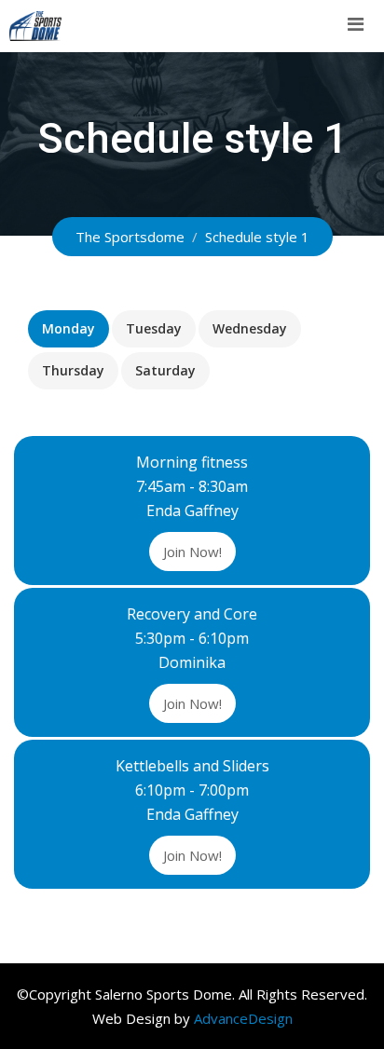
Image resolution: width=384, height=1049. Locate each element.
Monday (68, 328)
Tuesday (154, 328)
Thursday (73, 370)
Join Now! (192, 551)
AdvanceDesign (243, 1018)
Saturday (165, 370)
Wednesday (250, 328)
